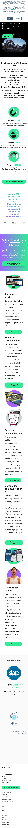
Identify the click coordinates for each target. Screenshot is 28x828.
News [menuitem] (3, 817)
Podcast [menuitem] (4, 813)
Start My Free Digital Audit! (14, 181)
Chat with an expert (14, 385)
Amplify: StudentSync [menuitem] (7, 799)
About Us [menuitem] (4, 820)
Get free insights (13, 480)
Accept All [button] (10, 18)
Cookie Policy (12, 9)
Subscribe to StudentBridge (11, 787)
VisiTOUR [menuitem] (4, 794)
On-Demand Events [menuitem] (7, 801)
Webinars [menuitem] (4, 815)
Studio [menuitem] (3, 806)
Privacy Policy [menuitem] (5, 822)
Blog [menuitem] (3, 810)
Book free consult (13, 332)
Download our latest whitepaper (14, 263)
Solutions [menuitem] (4, 804)
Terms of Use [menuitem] (5, 824)
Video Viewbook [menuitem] (6, 792)
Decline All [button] (18, 18)
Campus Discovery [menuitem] (7, 797)
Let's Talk (7, 36)
